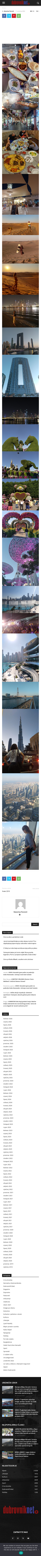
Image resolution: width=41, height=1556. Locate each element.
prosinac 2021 (8, 1192)
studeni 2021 (8, 1196)
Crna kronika (7, 1280)
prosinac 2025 (8, 1043)
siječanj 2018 (8, 1267)
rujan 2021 (7, 1202)
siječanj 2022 (8, 1189)
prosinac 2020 (8, 1230)
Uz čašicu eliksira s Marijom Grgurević (16, 1364)
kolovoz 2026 (7, 1019)
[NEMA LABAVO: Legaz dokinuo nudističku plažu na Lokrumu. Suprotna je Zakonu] (7, 1455)
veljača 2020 (7, 1261)
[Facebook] (4, 16)
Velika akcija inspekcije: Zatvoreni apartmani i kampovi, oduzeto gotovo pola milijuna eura (19, 995)
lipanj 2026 (7, 1025)
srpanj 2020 (7, 1245)
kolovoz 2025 (7, 1056)
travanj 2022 (7, 1180)
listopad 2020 (8, 1236)
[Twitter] (9, 16)
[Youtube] (28, 1538)
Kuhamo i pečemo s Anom (12, 1314)
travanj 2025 (7, 1068)
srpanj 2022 (7, 1171)
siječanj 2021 (8, 1227)
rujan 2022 (7, 1164)
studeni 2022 (8, 1158)
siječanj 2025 (8, 1078)
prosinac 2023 (8, 1118)
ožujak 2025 (7, 1071)
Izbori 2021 (7, 1305)
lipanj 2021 (7, 1211)
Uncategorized (8, 1358)
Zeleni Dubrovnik (9, 1370)
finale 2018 (6, 891)
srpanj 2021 (7, 1208)
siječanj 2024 (8, 1115)
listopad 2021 (8, 1199)
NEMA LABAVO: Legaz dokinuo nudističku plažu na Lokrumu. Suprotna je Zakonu (25, 1454)
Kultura (6, 1317)
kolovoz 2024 (7, 1093)
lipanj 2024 (7, 1099)
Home (4, 8)
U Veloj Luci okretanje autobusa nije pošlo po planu (20, 948)
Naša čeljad (7, 1330)
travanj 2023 (7, 1143)
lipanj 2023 (7, 1137)
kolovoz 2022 (7, 1168)
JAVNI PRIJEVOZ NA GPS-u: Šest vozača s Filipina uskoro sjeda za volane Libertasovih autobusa (26, 1431)
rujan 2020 (7, 1239)
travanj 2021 (7, 1217)
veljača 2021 (7, 1223)
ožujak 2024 (7, 1109)
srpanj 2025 (7, 1059)
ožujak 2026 (7, 1034)
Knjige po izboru (9, 1308)
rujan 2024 (7, 1090)
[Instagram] (18, 1538)
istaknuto (6, 1302)
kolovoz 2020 (7, 1242)
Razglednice (7, 1342)
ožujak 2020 (7, 1258)
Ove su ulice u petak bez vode (13, 937)
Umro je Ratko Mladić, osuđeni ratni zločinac (18, 959)
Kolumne (6, 1311)
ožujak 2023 (7, 1146)
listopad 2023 (8, 1124)
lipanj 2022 (7, 1174)
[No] (38, 1549)
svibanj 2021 (7, 1214)
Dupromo (6, 1292)
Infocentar (7, 1299)
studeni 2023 (8, 1121)
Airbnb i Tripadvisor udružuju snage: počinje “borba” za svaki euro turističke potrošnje (25, 1401)
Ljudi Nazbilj (7, 1323)
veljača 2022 (7, 1186)
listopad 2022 (8, 1161)
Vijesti (5, 1367)
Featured (6, 1295)
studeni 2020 (8, 1233)
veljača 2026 (7, 1037)
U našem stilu (8, 1354)
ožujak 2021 (7, 1220)
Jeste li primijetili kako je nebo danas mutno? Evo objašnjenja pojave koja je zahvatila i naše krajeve (19, 942)
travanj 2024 (7, 1106)
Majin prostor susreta (11, 1327)
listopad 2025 (8, 1050)
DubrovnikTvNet (9, 1286)
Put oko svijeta (8, 1339)
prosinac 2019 (8, 1264)
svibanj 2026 (7, 1028)
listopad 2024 (8, 1087)
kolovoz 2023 (7, 1130)
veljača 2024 (7, 1112)
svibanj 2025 (7, 1065)
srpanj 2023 (7, 1133)
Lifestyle (6, 1320)
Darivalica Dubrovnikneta (12, 1283)
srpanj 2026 (7, 1022)
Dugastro (6, 1289)
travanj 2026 (7, 1031)
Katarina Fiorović (9, 11)
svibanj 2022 (7, 1177)
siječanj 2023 (8, 1152)
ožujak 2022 (7, 1183)
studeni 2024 (8, 1084)
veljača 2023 (7, 1149)
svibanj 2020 (7, 1251)
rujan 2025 (7, 1053)
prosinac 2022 (8, 1155)
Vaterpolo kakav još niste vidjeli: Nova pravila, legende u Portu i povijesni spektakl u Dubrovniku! (19, 953)
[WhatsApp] (19, 16)
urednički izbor (8, 1361)
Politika (5, 1336)
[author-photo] (20, 909)
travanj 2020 (7, 1255)
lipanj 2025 (7, 1062)
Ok (21, 1553)
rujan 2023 (7, 1127)
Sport (5, 1348)
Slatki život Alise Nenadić (12, 1345)
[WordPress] (20, 915)
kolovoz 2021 (7, 1205)
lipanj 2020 (7, 1248)
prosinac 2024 (8, 1081)
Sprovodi (6, 1351)
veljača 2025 (7, 1074)
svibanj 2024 (7, 1102)
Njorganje (6, 1333)
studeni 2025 (8, 1047)
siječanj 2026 (8, 1040)
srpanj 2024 (7, 1096)
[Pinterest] (14, 16)
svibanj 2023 (7, 1140)
